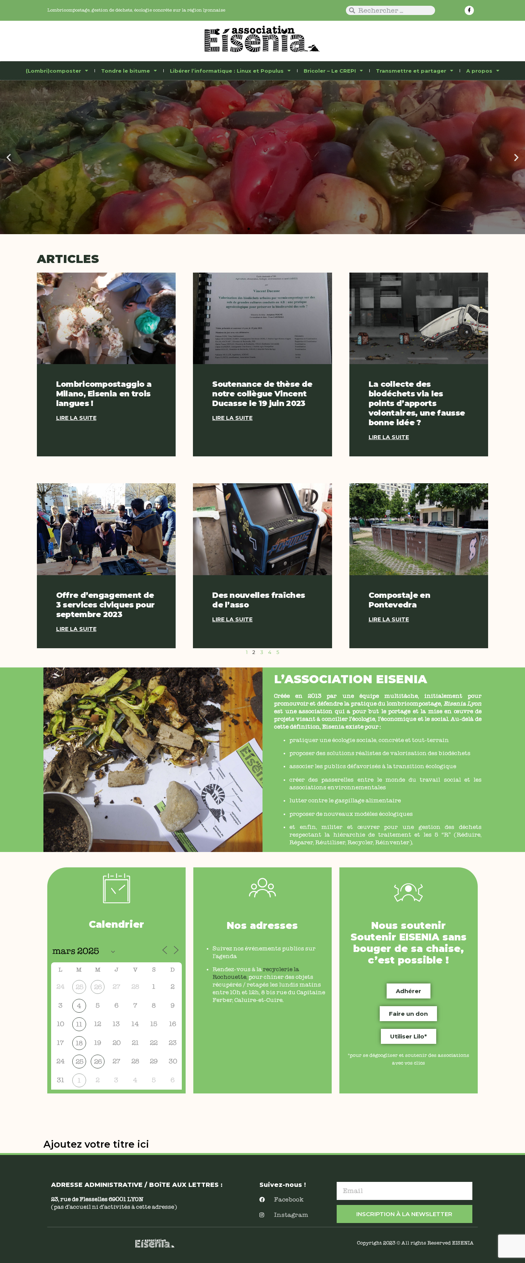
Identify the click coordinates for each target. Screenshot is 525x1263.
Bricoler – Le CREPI (330, 71)
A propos (479, 71)
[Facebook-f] (469, 10)
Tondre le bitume (125, 71)
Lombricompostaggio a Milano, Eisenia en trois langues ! (103, 393)
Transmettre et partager (411, 71)
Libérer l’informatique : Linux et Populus (227, 71)
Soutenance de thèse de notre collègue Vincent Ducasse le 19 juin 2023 (262, 393)
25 (79, 987)
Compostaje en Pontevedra (399, 600)
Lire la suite (76, 417)
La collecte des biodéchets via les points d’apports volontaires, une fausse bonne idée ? (417, 403)
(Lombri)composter (53, 71)
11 (79, 1024)
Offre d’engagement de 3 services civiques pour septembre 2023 (105, 605)
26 (98, 987)
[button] (8, 157)
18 (79, 1043)
